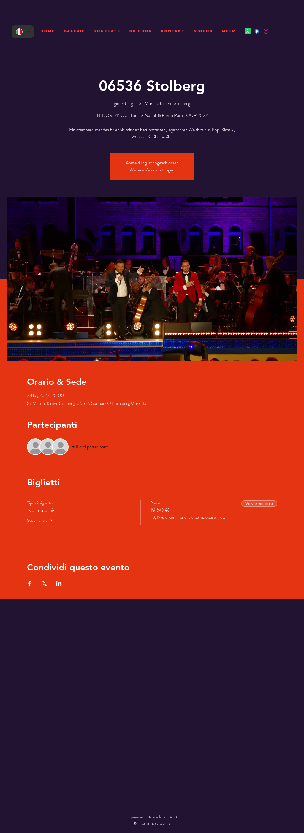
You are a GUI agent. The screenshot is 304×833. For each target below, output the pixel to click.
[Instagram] (266, 31)
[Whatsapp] (248, 31)
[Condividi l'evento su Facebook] (30, 583)
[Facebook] (257, 31)
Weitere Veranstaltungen (152, 169)
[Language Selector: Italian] (23, 31)
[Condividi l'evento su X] (44, 583)
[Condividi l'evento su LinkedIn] (59, 583)
